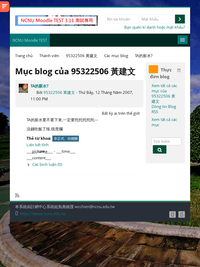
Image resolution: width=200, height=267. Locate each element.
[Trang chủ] (56, 20)
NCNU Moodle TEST (29, 40)
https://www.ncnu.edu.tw (43, 214)
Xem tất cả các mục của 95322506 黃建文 (164, 93)
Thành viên (49, 55)
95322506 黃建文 (59, 92)
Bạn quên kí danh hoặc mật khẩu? (154, 27)
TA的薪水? (39, 85)
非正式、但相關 (66, 138)
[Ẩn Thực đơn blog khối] (178, 70)
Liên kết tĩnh (38, 144)
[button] (84, 164)
